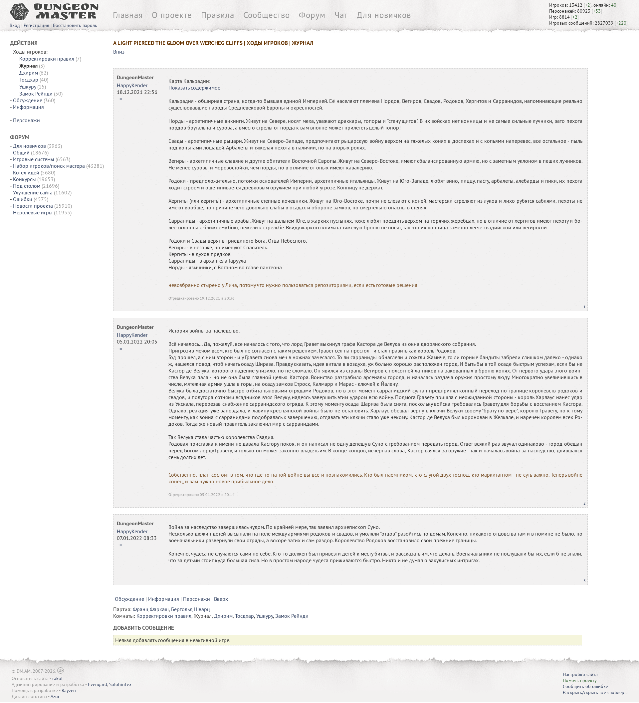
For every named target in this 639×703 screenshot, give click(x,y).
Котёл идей (26, 172)
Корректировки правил (46, 58)
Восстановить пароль (75, 25)
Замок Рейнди (36, 93)
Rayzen (69, 690)
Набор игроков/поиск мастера (49, 165)
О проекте (172, 15)
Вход (15, 25)
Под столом (26, 185)
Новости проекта (33, 205)
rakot (57, 678)
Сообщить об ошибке (585, 686)
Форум (312, 15)
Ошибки (22, 199)
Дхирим (28, 72)
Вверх (221, 598)
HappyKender (132, 85)
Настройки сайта (580, 674)
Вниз (118, 51)
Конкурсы (24, 179)
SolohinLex (120, 684)
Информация (28, 107)
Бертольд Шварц (190, 609)
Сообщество (266, 15)
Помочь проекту (580, 680)
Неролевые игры (33, 212)
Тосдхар (28, 79)
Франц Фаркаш (151, 609)
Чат (341, 15)
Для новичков (384, 15)
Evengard (97, 684)
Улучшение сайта (33, 192)
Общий (21, 152)
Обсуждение (27, 100)
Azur (55, 696)
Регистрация (36, 25)
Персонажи (26, 120)
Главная (128, 15)
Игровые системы (33, 159)
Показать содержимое (194, 87)
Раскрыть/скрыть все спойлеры (595, 692)
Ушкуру (27, 86)
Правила (217, 15)
